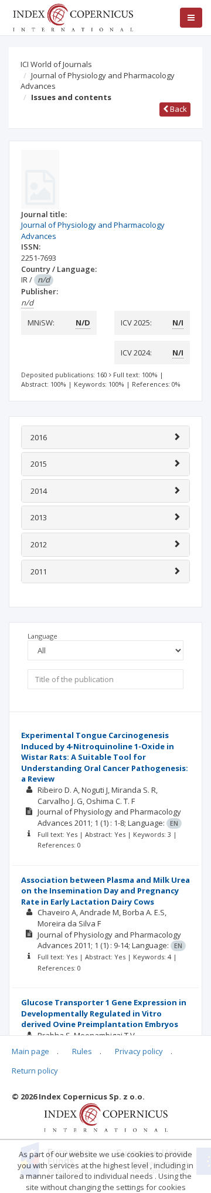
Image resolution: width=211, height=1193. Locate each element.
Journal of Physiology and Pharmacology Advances (98, 81)
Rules (82, 1051)
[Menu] (191, 18)
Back (177, 109)
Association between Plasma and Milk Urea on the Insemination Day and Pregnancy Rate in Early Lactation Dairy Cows (105, 891)
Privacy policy (139, 1051)
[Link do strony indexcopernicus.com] (106, 1116)
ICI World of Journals (56, 64)
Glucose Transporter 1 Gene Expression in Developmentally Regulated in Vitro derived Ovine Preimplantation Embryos (103, 1013)
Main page (30, 1051)
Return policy (35, 1070)
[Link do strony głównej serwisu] (72, 16)
